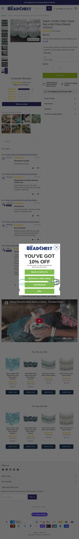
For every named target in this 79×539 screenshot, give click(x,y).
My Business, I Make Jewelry (39, 278)
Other (39, 291)
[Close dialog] (56, 247)
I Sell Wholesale (39, 285)
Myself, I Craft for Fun (39, 272)
